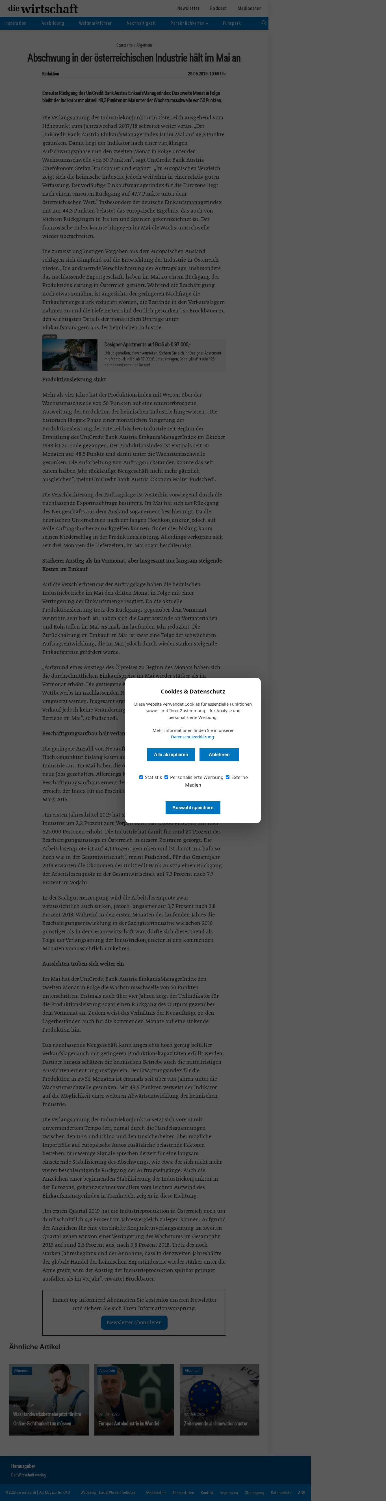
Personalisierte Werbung (196, 777)
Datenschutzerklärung (192, 736)
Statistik (153, 777)
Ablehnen (219, 754)
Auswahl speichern (193, 807)
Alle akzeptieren (171, 754)
